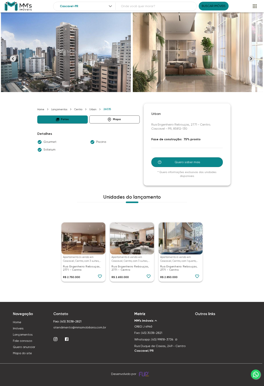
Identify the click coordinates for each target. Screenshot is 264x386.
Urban (92, 109)
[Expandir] (110, 6)
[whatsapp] (256, 374)
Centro (78, 109)
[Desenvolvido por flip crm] (144, 374)
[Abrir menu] (254, 6)
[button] (62, 119)
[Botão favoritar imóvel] (100, 276)
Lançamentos (59, 109)
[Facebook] (66, 339)
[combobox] (86, 6)
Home (40, 109)
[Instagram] (55, 339)
